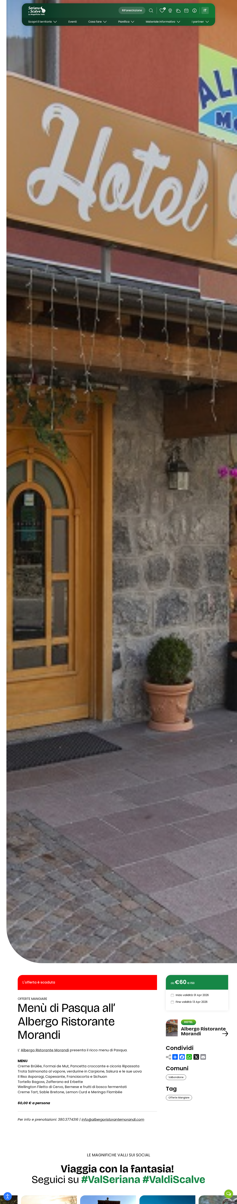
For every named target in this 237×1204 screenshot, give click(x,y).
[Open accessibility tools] (7, 1196)
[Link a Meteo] (178, 10)
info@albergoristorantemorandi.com (113, 1119)
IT (205, 10)
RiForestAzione (132, 10)
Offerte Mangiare (32, 999)
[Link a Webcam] (170, 10)
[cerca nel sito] (151, 10)
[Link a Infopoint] (194, 10)
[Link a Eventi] (186, 10)
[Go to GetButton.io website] (228, 1200)
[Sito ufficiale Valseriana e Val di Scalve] (37, 10)
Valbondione (176, 1077)
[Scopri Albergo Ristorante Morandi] (225, 1034)
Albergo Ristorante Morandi (45, 1050)
